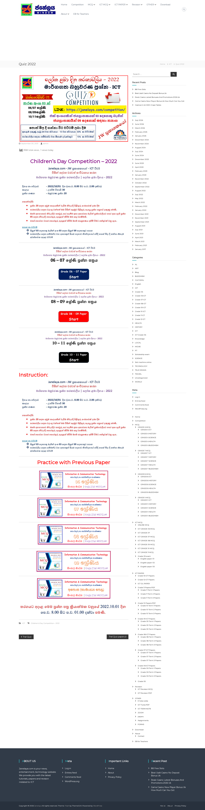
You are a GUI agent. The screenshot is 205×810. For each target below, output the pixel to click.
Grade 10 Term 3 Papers (151, 613)
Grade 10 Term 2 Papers (151, 609)
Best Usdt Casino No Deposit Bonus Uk (151, 93)
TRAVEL (138, 374)
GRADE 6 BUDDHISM (149, 445)
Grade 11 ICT (140, 315)
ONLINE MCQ (143, 525)
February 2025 (141, 132)
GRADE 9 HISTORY (148, 504)
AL (136, 264)
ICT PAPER (120, 4)
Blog (137, 272)
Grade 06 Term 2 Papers (151, 672)
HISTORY (138, 327)
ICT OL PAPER (144, 584)
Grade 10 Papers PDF (147, 603)
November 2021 (141, 218)
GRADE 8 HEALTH (148, 488)
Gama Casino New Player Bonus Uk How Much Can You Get (159, 101)
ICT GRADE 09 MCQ (146, 544)
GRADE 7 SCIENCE (148, 461)
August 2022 (140, 191)
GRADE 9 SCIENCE (148, 508)
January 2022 (140, 210)
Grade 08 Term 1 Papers (151, 637)
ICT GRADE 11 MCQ (146, 552)
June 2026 (139, 124)
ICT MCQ (103, 4)
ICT (170, 64)
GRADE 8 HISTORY (148, 480)
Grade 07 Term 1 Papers (151, 652)
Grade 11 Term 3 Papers (150, 598)
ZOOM (141, 713)
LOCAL (138, 343)
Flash (67, 806)
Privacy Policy (114, 777)
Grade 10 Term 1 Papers (150, 606)
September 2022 (142, 187)
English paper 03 (148, 566)
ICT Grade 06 (140, 335)
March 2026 (140, 128)
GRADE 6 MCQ (144, 427)
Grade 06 (139, 292)
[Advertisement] (102, 39)
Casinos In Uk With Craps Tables (148, 105)
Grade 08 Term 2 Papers (151, 641)
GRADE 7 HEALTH (148, 465)
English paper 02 (148, 563)
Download (165, 4)
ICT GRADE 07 (144, 533)
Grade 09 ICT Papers (146, 619)
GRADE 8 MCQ (144, 474)
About (64, 14)
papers (141, 716)
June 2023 (139, 163)
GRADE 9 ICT (146, 500)
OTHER (150, 4)
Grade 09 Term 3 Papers (151, 629)
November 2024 (142, 144)
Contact (141, 736)
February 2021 (141, 245)
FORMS (141, 724)
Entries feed (140, 401)
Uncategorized (141, 378)
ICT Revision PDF (145, 693)
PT (136, 350)
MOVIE (138, 347)
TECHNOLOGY (141, 366)
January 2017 (140, 249)
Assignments (143, 720)
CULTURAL (139, 280)
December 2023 (142, 159)
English (138, 284)
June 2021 (139, 234)
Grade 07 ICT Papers (146, 650)
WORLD (138, 382)
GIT (136, 288)
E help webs (143, 701)
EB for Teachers (81, 14)
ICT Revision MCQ (145, 689)
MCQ (90, 4)
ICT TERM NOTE (144, 709)
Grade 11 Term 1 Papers (150, 590)
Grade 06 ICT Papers (146, 666)
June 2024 (139, 155)
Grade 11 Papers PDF (146, 587)
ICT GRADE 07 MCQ (146, 537)
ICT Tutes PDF (143, 705)
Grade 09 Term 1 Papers (151, 621)
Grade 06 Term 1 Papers (151, 668)
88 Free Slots (140, 89)
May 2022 (139, 198)
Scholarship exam (142, 354)
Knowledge (140, 339)
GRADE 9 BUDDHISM (149, 516)
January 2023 (140, 175)
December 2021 (141, 214)
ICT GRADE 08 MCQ (146, 540)
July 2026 (139, 120)
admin (45, 143)
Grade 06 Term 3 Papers (151, 676)
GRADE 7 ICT (146, 453)
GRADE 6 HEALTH (148, 441)
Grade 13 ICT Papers (146, 576)
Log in (137, 397)
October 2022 (141, 183)
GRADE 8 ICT (146, 477)
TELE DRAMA (140, 370)
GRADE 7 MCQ (144, 451)
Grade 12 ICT (140, 319)
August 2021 (140, 226)
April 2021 (139, 237)
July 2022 (139, 194)
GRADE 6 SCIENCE (148, 437)
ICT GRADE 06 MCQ (146, 529)
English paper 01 (147, 559)
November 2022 (142, 179)
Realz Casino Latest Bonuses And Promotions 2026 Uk (157, 97)
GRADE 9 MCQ (144, 497)
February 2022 (141, 206)
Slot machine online (143, 362)
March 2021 (139, 241)
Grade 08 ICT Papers (146, 634)
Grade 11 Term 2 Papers (150, 594)
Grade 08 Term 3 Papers (151, 645)
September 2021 (142, 222)
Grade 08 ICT (140, 303)
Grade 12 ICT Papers (146, 580)
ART (136, 268)
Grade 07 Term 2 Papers (151, 656)
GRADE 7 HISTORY (148, 457)
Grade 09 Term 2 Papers (151, 625)
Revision (136, 4)
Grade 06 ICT (140, 296)
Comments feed (142, 405)
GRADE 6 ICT (146, 430)
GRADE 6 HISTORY (148, 434)
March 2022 (140, 202)
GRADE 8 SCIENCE (148, 484)
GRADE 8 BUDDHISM (149, 492)
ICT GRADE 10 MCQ (146, 548)
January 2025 (140, 136)
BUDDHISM (139, 276)
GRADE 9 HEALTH (148, 512)
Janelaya (38, 806)
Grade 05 (142, 681)
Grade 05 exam (144, 556)
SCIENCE (138, 358)
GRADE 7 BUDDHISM (149, 469)
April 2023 (139, 167)
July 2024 (139, 151)
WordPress (97, 806)
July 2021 (139, 230)
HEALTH (138, 323)
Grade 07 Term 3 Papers (151, 660)
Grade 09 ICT (140, 307)
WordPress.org (141, 409)
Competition (77, 4)
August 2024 (140, 147)
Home (64, 4)
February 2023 (141, 171)
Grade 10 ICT (140, 311)
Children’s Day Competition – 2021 (45, 623)
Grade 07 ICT (140, 300)
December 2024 (142, 140)
